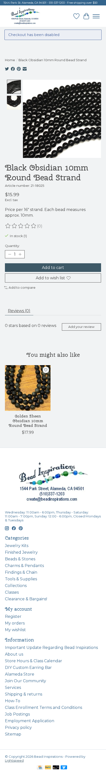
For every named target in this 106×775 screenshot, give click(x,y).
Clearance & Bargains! (26, 599)
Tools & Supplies (21, 579)
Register (13, 616)
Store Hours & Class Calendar (33, 661)
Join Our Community (25, 681)
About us (14, 654)
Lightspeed (14, 760)
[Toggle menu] (96, 16)
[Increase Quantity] (20, 254)
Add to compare (22, 287)
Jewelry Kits (16, 545)
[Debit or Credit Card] (56, 767)
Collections (16, 585)
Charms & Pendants (24, 565)
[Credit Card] (40, 767)
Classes (12, 592)
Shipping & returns (23, 694)
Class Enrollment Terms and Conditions (43, 707)
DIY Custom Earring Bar (28, 667)
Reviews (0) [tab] (19, 310)
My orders (15, 623)
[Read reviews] (21, 226)
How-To (12, 701)
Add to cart (53, 267)
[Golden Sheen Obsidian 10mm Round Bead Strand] (28, 388)
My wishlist (15, 629)
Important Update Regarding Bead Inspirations (51, 647)
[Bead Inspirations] (25, 16)
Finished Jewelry (21, 552)
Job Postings (17, 714)
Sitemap (13, 734)
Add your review (81, 327)
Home (10, 60)
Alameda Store (19, 674)
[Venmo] (64, 767)
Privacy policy (18, 727)
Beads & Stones (20, 559)
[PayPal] (48, 767)
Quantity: (12, 246)
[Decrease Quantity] (9, 254)
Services (13, 687)
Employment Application (29, 720)
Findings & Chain (21, 572)
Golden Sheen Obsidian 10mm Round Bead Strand (28, 421)
